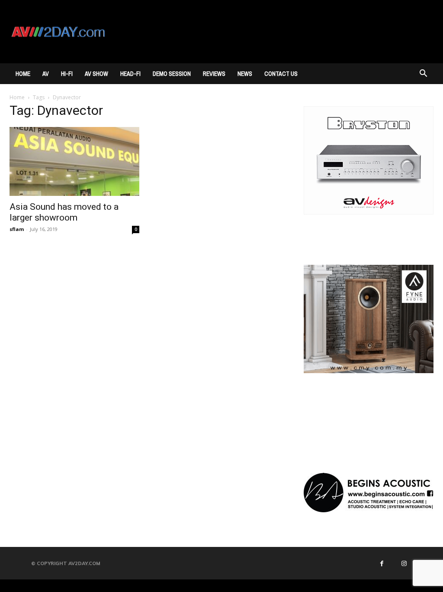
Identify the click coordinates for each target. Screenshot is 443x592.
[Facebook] (382, 563)
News (245, 74)
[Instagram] (404, 563)
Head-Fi (130, 74)
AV (45, 74)
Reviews (214, 74)
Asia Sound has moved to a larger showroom (64, 212)
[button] (423, 74)
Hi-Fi (67, 74)
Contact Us (281, 74)
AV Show (96, 74)
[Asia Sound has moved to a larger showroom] (74, 161)
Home (23, 74)
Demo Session (172, 74)
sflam (17, 229)
